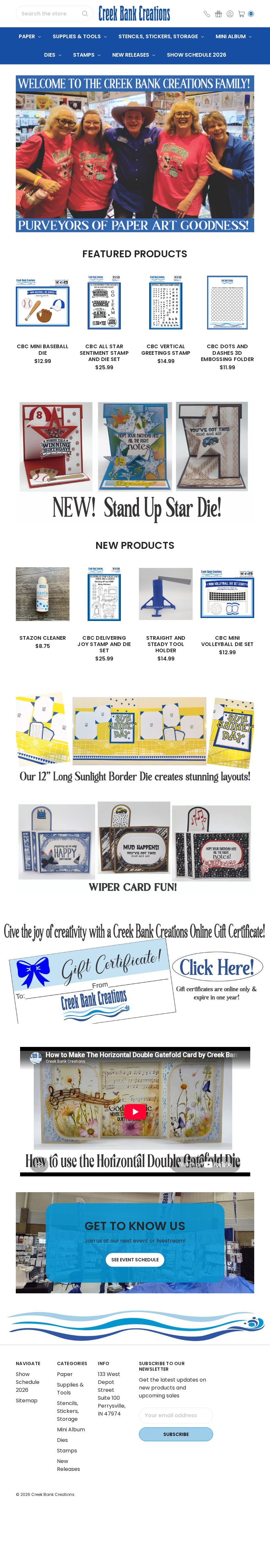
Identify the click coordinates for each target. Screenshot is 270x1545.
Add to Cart (43, 317)
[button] (135, 972)
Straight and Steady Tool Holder (166, 644)
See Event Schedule (135, 1259)
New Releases (131, 55)
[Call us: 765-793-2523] (207, 13)
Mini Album (231, 36)
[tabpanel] (42, 322)
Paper (27, 36)
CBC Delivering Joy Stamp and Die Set (104, 644)
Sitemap (27, 1400)
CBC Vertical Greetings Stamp (166, 349)
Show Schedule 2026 (196, 55)
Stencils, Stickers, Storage (159, 36)
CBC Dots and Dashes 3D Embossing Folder (227, 353)
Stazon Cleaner (42, 638)
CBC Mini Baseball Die (42, 349)
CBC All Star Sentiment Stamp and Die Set (104, 353)
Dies (50, 55)
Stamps (84, 55)
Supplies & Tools (77, 36)
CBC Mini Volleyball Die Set (227, 641)
